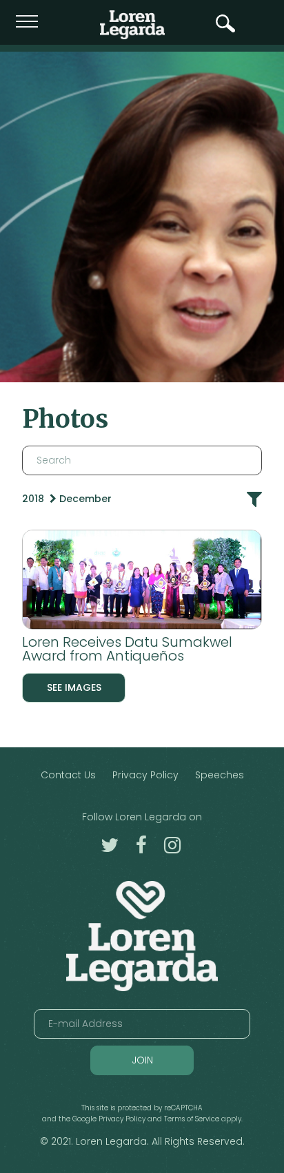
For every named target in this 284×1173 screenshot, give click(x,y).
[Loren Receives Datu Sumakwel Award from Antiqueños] (142, 582)
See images (74, 687)
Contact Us (68, 775)
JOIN (142, 1060)
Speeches (219, 775)
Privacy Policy (145, 775)
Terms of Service (191, 1119)
